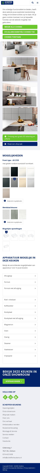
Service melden (8, 434)
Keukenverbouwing (10, 428)
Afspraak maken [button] (13, 381)
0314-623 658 (8, 454)
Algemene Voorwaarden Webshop (13, 468)
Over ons (6, 418)
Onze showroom (9, 411)
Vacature (6, 441)
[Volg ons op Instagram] (10, 397)
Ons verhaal (7, 421)
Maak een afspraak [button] (14, 144)
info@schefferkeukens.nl (12, 457)
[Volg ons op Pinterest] (15, 397)
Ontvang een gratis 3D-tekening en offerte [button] (20, 137)
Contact (6, 438)
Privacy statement (29, 468)
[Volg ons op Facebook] (5, 397)
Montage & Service (10, 431)
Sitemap (5, 470)
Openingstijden (8, 408)
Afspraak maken (9, 415)
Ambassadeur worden (11, 424)
